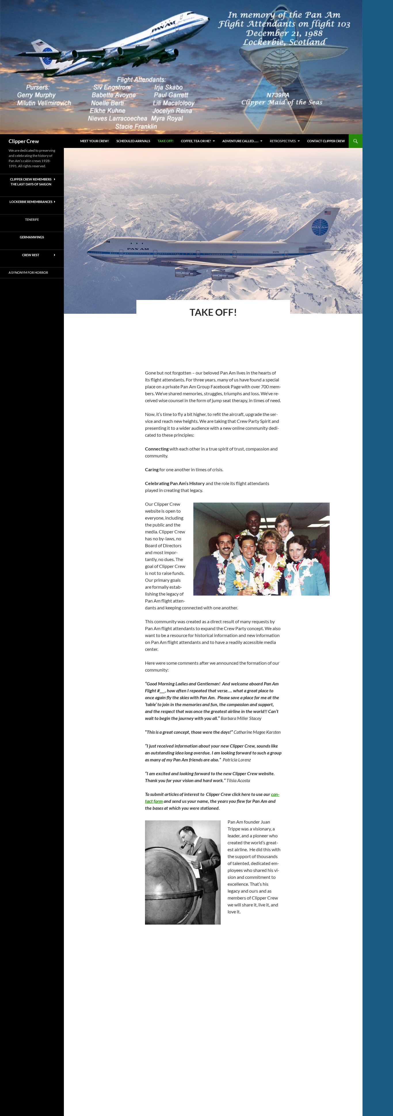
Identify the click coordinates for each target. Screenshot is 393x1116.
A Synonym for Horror (28, 272)
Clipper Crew (24, 141)
